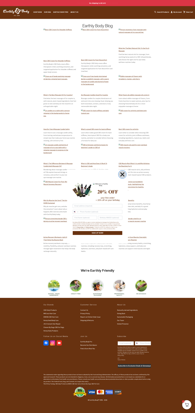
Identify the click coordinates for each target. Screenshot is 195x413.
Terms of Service (90, 227)
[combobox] (76, 212)
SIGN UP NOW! (97, 233)
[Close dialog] (122, 174)
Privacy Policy (80, 227)
